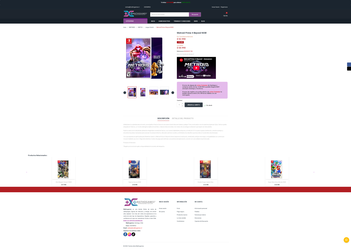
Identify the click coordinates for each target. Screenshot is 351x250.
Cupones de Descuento (201, 221)
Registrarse (224, 7)
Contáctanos (180, 221)
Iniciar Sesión (216, 7)
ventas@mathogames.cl (134, 228)
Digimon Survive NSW (63, 182)
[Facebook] (349, 64)
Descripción (163, 118)
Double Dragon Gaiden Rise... (135, 182)
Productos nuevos (182, 215)
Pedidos (197, 211)
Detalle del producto (183, 118)
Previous (27, 172)
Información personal (201, 208)
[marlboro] (139, 202)
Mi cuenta (162, 211)
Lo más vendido (181, 218)
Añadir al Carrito (193, 105)
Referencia (180, 51)
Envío (178, 208)
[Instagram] (349, 69)
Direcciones (198, 218)
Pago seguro (180, 211)
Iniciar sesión (162, 208)
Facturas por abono (200, 215)
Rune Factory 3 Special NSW (277, 182)
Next (314, 172)
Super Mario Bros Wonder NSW (206, 182)
